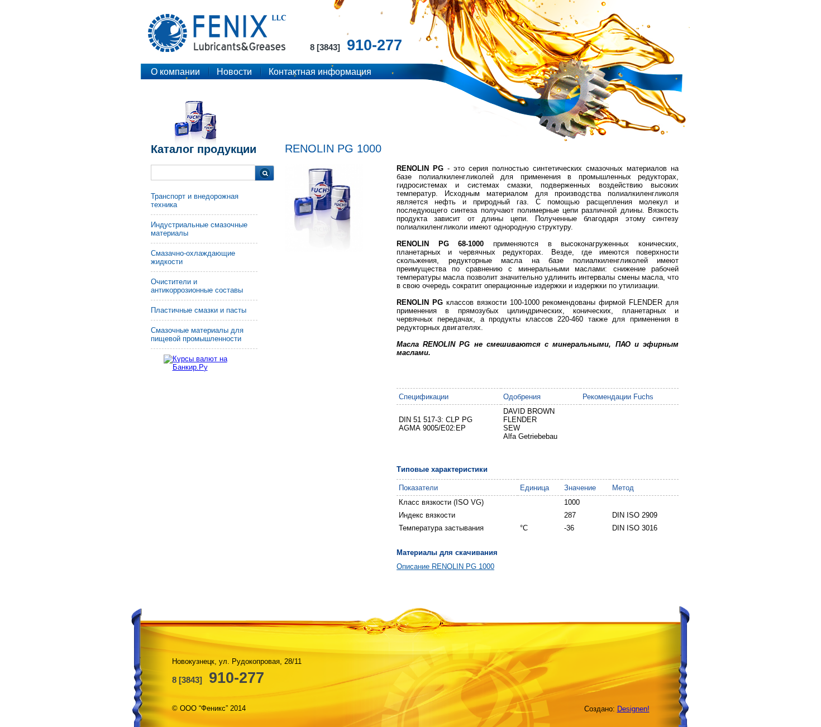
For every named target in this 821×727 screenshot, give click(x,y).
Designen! (633, 709)
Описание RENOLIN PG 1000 (445, 566)
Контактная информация (320, 71)
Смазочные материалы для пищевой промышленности (197, 334)
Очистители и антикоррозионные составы (197, 286)
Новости (234, 71)
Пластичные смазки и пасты (198, 310)
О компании (175, 71)
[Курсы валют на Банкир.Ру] (214, 363)
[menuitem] (204, 203)
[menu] (204, 270)
